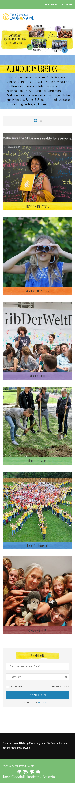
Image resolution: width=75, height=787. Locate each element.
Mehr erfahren (37, 167)
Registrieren (51, 4)
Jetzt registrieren (44, 702)
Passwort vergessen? (60, 686)
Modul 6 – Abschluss (37, 630)
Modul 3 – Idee (37, 376)
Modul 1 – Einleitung (37, 206)
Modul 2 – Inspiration (37, 291)
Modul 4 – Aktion (37, 461)
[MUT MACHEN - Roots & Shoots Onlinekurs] (19, 16)
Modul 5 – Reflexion (37, 545)
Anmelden (67, 4)
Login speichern (16, 686)
